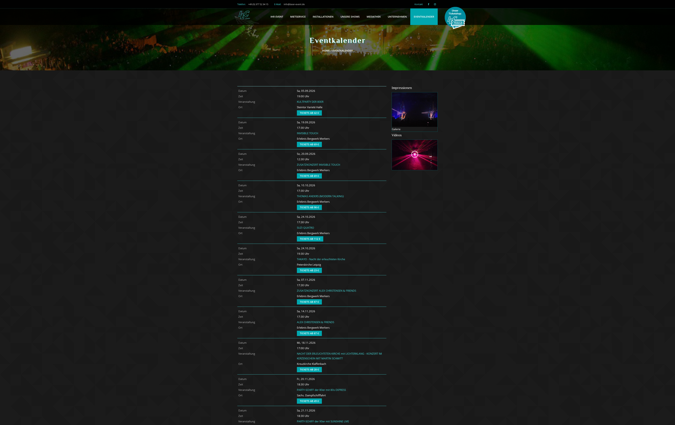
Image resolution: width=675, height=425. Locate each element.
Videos (397, 135)
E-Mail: (289, 4)
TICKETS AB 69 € (309, 144)
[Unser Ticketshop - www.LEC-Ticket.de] (456, 19)
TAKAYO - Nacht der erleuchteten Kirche (321, 259)
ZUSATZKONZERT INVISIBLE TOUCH (318, 164)
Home (326, 50)
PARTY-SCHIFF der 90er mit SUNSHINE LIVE (323, 421)
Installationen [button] (323, 16)
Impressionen (402, 88)
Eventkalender (424, 16)
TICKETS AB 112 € (310, 238)
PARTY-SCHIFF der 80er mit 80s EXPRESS (321, 390)
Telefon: (252, 4)
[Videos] (415, 154)
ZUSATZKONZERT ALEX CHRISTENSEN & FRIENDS (326, 290)
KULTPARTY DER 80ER (310, 101)
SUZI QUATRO (305, 227)
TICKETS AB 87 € (309, 301)
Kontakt (418, 4)
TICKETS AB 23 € (309, 270)
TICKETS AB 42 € (309, 113)
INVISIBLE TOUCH (307, 133)
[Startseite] (247, 12)
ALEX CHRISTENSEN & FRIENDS (315, 322)
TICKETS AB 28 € (309, 369)
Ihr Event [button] (277, 16)
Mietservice (298, 16)
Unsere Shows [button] (350, 16)
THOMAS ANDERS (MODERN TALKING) (320, 196)
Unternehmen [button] (397, 16)
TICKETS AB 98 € (309, 207)
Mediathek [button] (374, 16)
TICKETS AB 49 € (309, 401)
